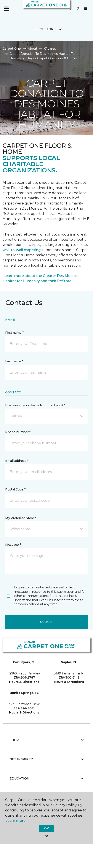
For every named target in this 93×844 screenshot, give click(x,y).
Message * (13, 544)
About (32, 48)
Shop (14, 740)
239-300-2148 (69, 677)
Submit (46, 622)
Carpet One (12, 48)
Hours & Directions (24, 682)
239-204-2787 (24, 677)
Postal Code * (15, 489)
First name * (14, 332)
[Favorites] (77, 8)
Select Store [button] (44, 29)
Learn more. (15, 821)
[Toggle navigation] (6, 8)
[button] (69, 8)
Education (19, 778)
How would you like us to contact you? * (35, 405)
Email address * (16, 460)
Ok (46, 828)
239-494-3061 (24, 708)
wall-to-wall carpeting (22, 250)
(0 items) (85, 8)
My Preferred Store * (20, 518)
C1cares (50, 48)
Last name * (14, 361)
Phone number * (17, 432)
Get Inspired (21, 759)
